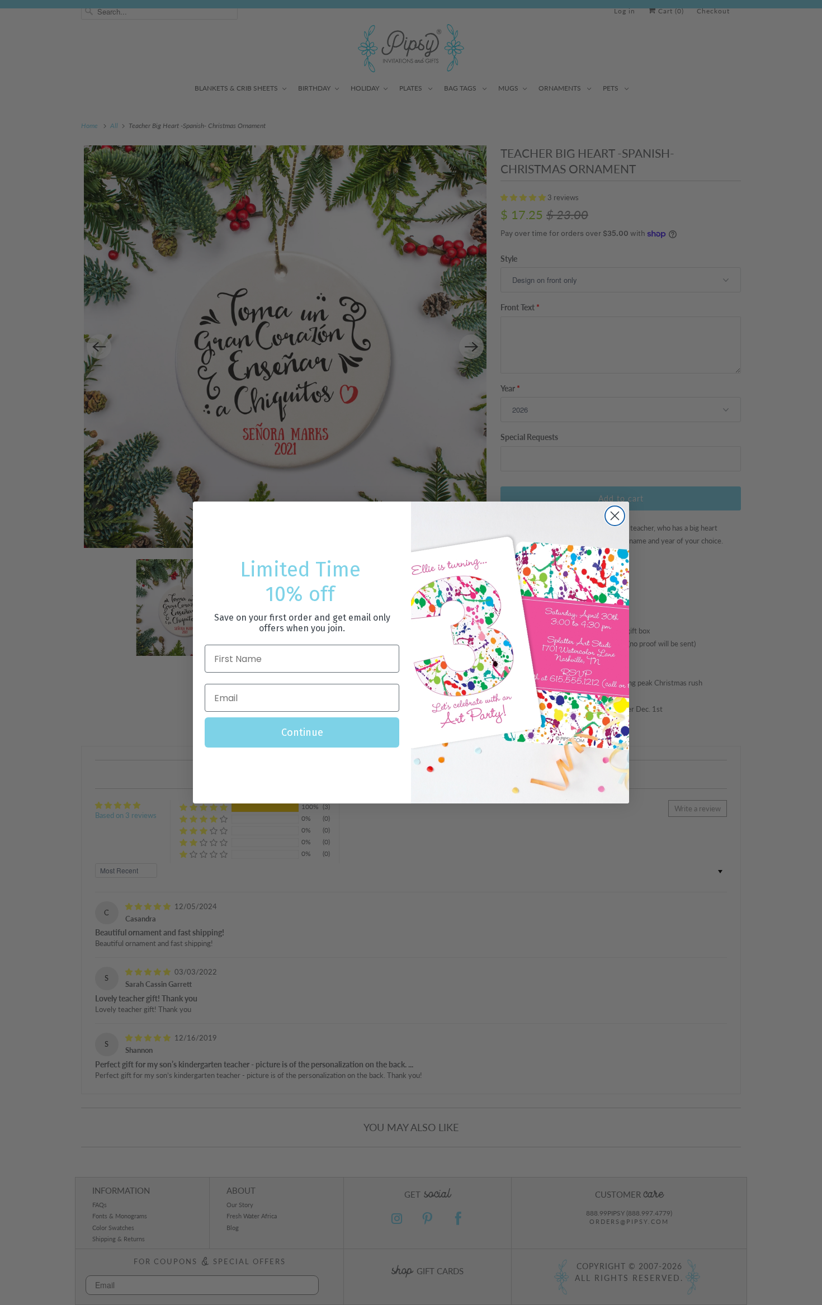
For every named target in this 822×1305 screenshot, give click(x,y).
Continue (302, 732)
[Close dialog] (615, 516)
